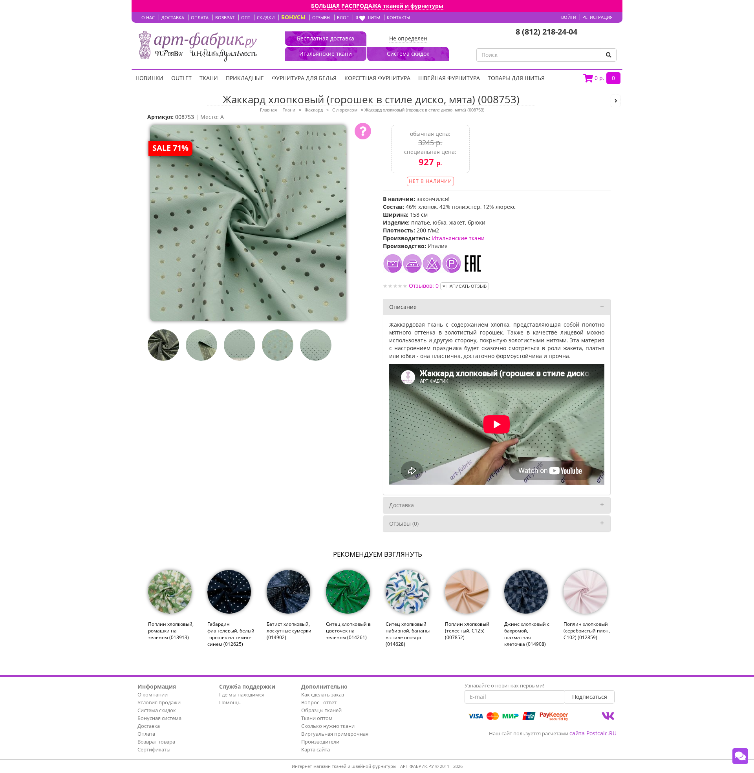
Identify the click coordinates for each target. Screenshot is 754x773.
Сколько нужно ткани (328, 725)
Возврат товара (156, 741)
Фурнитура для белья (304, 78)
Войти (568, 17)
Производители (320, 741)
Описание (403, 307)
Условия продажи (159, 702)
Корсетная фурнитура (377, 78)
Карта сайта (315, 749)
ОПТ (245, 17)
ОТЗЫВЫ (321, 17)
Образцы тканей (321, 710)
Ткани (208, 78)
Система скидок (156, 710)
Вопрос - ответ (319, 702)
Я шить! (367, 17)
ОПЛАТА (200, 17)
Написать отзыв (466, 286)
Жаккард (314, 110)
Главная (268, 110)
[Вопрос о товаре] (363, 131)
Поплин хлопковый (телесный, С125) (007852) (467, 631)
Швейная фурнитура (449, 78)
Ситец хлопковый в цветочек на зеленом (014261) (348, 631)
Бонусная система (159, 718)
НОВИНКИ (149, 78)
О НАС (148, 17)
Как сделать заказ (322, 694)
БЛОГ (343, 17)
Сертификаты (153, 749)
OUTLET (181, 78)
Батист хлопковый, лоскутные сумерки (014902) (289, 631)
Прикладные (245, 78)
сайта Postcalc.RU (593, 733)
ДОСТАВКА (172, 17)
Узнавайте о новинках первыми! (504, 685)
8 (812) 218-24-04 (546, 31)
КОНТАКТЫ (398, 17)
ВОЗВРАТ (224, 17)
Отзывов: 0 (424, 285)
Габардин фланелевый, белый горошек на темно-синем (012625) (230, 634)
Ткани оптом (317, 718)
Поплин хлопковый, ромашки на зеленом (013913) (171, 631)
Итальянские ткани (458, 238)
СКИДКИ (266, 17)
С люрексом (344, 110)
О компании (152, 694)
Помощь (230, 702)
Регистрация (597, 17)
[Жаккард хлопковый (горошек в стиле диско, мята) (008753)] (248, 222)
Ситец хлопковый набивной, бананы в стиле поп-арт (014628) (408, 634)
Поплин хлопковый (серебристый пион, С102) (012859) (587, 631)
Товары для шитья (516, 78)
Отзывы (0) (404, 523)
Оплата (146, 733)
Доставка (401, 505)
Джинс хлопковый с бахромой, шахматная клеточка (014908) (526, 634)
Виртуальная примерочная (334, 733)
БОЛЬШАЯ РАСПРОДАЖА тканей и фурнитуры (377, 5)
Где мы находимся (241, 694)
